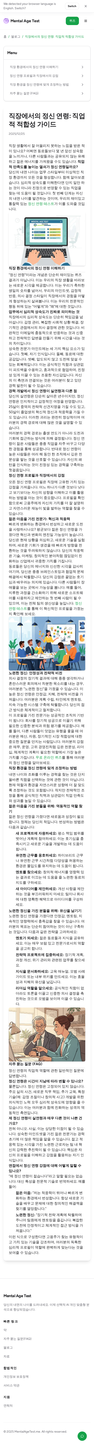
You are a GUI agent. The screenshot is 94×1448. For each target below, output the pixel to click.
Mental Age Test (17, 1295)
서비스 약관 (11, 1385)
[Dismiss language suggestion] (86, 6)
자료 (6, 1356)
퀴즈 (72, 21)
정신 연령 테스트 (41, 204)
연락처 (8, 1406)
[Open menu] (86, 21)
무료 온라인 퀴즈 (49, 757)
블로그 (15, 36)
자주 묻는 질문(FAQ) (17, 1339)
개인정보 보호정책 (16, 1377)
